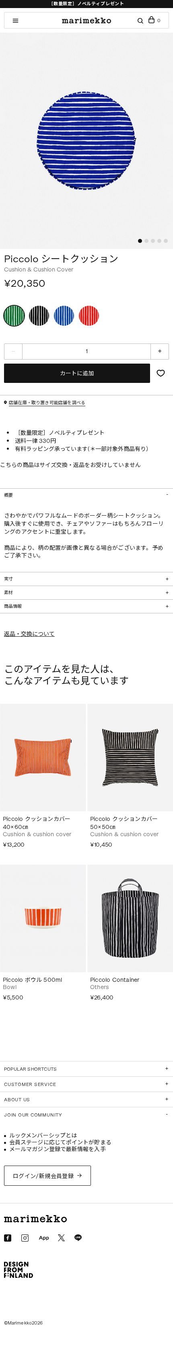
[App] (44, 1238)
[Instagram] (25, 1238)
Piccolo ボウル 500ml (32, 980)
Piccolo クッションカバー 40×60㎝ (36, 823)
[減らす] (13, 351)
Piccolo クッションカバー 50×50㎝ (124, 823)
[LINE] (78, 1238)
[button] (140, 241)
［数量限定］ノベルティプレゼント (86, 3)
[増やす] (159, 351)
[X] (61, 1237)
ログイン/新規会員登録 (43, 1176)
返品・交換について (29, 634)
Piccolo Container (114, 980)
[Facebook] (7, 1238)
